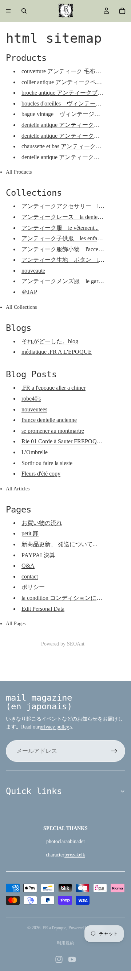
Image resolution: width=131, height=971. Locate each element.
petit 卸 (30, 533)
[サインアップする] (114, 751)
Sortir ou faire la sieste (46, 463)
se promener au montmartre (52, 431)
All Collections (21, 307)
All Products (19, 172)
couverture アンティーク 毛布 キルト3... (73, 71)
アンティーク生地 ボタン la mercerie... (74, 260)
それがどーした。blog (49, 341)
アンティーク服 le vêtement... (60, 228)
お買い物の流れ (41, 523)
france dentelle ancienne (49, 420)
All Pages (15, 623)
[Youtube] (72, 959)
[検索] (24, 11)
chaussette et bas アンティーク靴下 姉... (72, 146)
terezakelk (74, 855)
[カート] (122, 11)
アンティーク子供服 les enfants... (64, 238)
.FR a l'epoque (53, 927)
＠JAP (29, 292)
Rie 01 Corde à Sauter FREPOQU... (63, 441)
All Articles (17, 488)
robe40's (31, 398)
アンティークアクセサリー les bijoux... (72, 206)
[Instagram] (59, 959)
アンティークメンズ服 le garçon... (66, 281)
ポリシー (33, 587)
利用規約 (65, 943)
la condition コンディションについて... (69, 598)
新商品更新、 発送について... (59, 544)
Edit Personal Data (42, 609)
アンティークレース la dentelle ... (67, 217)
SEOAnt (75, 644)
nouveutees (34, 409)
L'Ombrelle (34, 452)
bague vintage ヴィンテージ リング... (71, 114)
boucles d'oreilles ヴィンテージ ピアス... (75, 103)
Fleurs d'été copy (40, 473)
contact (29, 576)
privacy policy (54, 727)
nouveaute (33, 270)
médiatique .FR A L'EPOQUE (56, 352)
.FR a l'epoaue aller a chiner (53, 388)
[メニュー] (8, 11)
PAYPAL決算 (38, 555)
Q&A (28, 566)
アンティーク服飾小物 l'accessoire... (68, 249)
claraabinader (71, 841)
